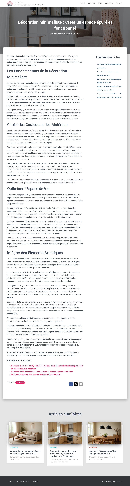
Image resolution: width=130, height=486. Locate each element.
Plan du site (36, 481)
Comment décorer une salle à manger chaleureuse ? (102, 452)
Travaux (118, 3)
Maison (83, 3)
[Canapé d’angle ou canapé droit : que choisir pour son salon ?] (25, 433)
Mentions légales (23, 481)
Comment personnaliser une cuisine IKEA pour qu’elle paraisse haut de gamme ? (63, 453)
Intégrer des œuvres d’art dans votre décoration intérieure (35, 375)
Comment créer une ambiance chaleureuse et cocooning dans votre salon (42, 372)
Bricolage (91, 3)
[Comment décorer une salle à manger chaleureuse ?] (104, 433)
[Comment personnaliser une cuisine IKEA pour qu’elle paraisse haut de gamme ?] (65, 433)
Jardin (100, 3)
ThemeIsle (119, 481)
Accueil (11, 481)
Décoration (109, 3)
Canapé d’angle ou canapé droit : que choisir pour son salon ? (25, 452)
